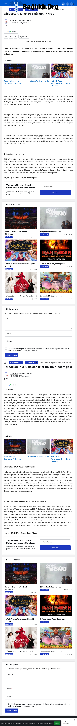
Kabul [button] (57, 723)
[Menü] (5, 4)
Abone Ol (55, 192)
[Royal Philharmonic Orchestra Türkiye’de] (15, 75)
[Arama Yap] (63, 4)
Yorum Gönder (12, 355)
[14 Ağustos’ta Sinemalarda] (38, 75)
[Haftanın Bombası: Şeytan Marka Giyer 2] (21, 286)
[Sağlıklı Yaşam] (34, 6)
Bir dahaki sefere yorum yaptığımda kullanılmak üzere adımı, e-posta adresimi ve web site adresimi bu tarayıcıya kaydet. (39, 350)
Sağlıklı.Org (14, 20)
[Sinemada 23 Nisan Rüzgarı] (56, 286)
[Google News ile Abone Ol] (11, 32)
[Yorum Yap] (6, 37)
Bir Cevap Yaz (12, 309)
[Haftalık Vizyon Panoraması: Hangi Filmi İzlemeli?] (62, 75)
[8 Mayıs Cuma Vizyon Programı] (56, 255)
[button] (67, 4)
